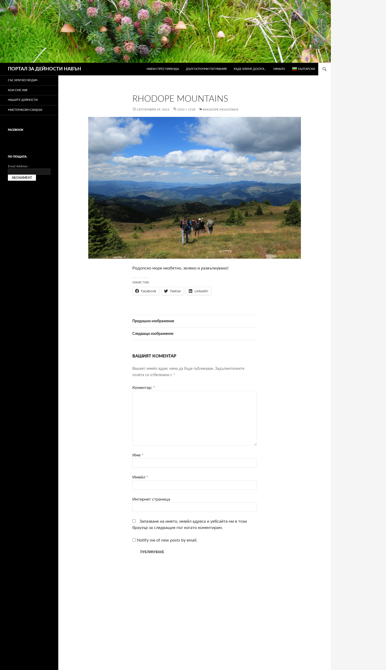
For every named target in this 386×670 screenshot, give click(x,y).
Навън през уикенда (163, 68)
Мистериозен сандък (25, 109)
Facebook (15, 129)
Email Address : (18, 166)
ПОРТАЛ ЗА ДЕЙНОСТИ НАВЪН (44, 69)
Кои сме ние (18, 90)
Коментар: (143, 388)
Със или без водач (22, 80)
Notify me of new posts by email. (167, 540)
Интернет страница (151, 499)
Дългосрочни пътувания (206, 68)
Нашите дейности (23, 99)
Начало (279, 68)
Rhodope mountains (220, 109)
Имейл (140, 477)
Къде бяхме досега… (250, 68)
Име (137, 455)
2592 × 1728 (186, 109)
